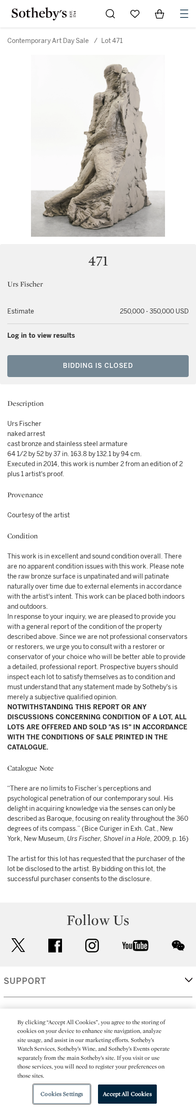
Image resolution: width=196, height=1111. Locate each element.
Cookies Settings (62, 1094)
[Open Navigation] (184, 14)
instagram (92, 945)
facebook (55, 945)
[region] (98, 1060)
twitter (18, 945)
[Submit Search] (110, 13)
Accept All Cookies (127, 1094)
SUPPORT (25, 981)
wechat (178, 945)
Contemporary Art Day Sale (48, 41)
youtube (135, 945)
